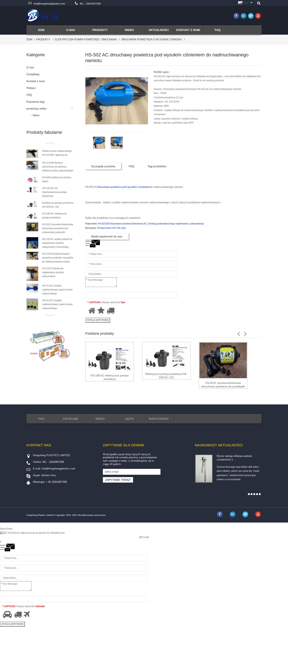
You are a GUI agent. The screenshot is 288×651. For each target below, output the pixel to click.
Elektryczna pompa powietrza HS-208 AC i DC (166, 375)
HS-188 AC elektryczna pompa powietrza (110, 377)
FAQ (29, 94)
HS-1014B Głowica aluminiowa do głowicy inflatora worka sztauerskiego (57, 166)
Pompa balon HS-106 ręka (111, 228)
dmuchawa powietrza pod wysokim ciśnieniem (124, 186)
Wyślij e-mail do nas (164, 122)
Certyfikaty (33, 74)
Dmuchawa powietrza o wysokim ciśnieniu (151, 39)
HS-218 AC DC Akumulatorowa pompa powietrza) (54, 192)
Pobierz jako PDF (184, 122)
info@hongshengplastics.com (49, 3)
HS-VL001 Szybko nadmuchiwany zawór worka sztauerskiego (57, 289)
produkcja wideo (36, 108)
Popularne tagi (35, 101)
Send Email (6, 528)
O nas (30, 67)
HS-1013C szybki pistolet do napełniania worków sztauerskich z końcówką (57, 243)
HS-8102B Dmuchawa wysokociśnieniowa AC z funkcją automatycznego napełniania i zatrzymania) (151, 223)
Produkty (43, 39)
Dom (29, 39)
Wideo (36, 115)
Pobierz (31, 88)
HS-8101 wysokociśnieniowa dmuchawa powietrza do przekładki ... (223, 384)
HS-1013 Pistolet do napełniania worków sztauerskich (53, 272)
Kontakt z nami (35, 81)
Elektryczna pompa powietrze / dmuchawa (86, 39)
